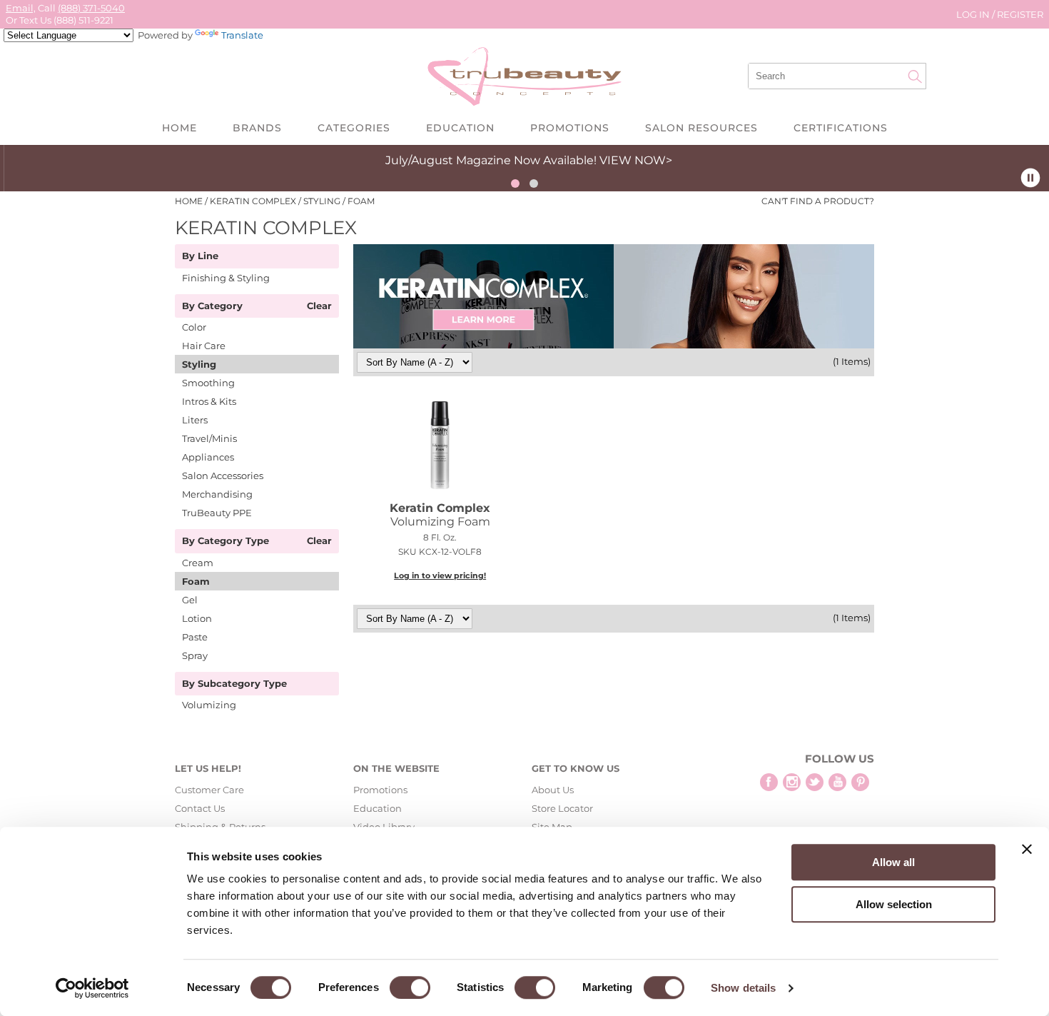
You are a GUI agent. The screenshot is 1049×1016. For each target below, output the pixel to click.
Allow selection (894, 904)
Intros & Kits (209, 401)
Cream (197, 562)
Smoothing (208, 382)
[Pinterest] (860, 782)
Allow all (893, 862)
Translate (242, 35)
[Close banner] (1027, 849)
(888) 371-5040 (91, 8)
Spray (195, 655)
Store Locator (562, 808)
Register (1020, 14)
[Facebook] (769, 782)
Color (194, 327)
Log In (974, 14)
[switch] (410, 987)
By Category (212, 306)
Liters (195, 420)
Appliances (208, 457)
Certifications (841, 127)
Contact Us (200, 808)
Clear (319, 306)
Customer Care (209, 789)
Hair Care (203, 345)
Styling (199, 364)
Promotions (569, 127)
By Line (200, 256)
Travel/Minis (209, 438)
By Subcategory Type (234, 684)
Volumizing (209, 704)
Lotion (197, 618)
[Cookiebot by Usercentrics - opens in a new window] (92, 988)
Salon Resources (701, 127)
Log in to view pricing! (440, 575)
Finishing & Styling (226, 277)
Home (179, 127)
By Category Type (225, 541)
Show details (743, 988)
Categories (354, 127)
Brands (257, 127)
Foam (196, 581)
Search (915, 76)
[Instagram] (792, 782)
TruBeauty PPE (217, 512)
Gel (190, 599)
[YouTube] (837, 782)
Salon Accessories (222, 475)
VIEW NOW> (631, 160)
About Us (553, 789)
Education (460, 127)
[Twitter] (815, 782)
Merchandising (217, 494)
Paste (195, 637)
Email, (21, 8)
